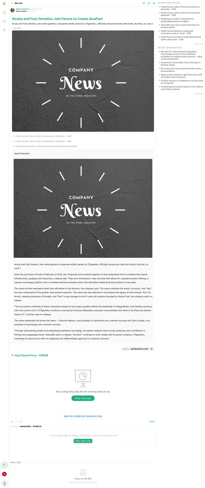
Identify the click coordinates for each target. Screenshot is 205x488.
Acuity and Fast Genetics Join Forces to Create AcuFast (57, 19)
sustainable (32, 334)
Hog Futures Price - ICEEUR (31, 355)
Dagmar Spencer (23, 9)
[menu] (4, 239)
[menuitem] (4, 4)
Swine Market (21, 11)
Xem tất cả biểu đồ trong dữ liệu (83, 416)
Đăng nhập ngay (83, 398)
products (33, 278)
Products (37, 426)
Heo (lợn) (17, 28)
